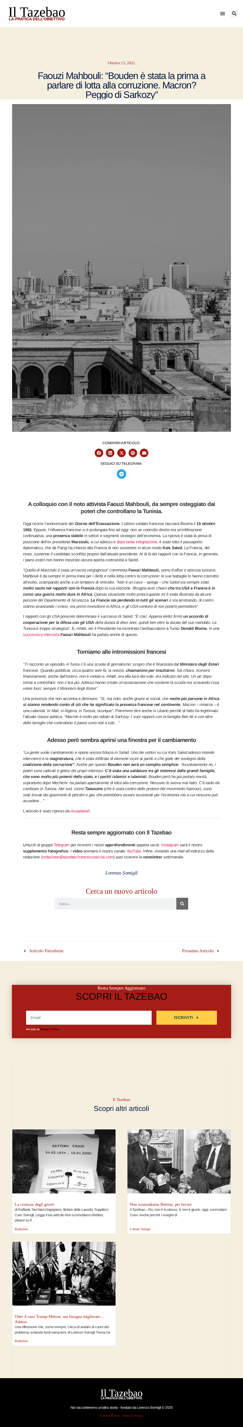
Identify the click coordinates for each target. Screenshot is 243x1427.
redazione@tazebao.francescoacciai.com (77, 857)
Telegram (62, 845)
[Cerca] (182, 904)
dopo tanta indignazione (137, 542)
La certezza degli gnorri (34, 1204)
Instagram (170, 845)
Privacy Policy (49, 1029)
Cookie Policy (110, 1416)
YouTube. (134, 851)
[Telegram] (121, 474)
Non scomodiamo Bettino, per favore (161, 1204)
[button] (223, 14)
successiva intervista (41, 634)
